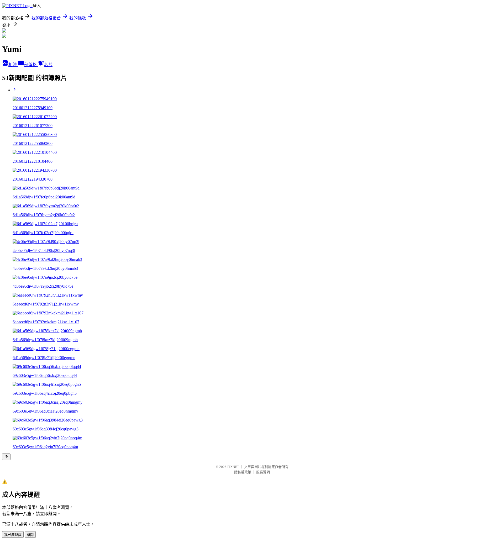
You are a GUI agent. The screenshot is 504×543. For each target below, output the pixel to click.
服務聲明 (263, 472)
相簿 (13, 64)
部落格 (31, 64)
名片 (48, 64)
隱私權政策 (242, 472)
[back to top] (6, 457)
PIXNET (233, 467)
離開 (30, 535)
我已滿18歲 (13, 535)
